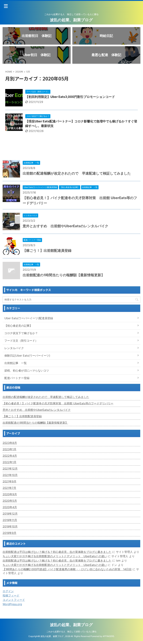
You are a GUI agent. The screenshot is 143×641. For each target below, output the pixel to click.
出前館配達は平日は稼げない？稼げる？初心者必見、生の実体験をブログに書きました (57, 552)
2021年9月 (9, 481)
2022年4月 (10, 455)
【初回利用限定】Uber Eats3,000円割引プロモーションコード (70, 97)
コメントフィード (14, 600)
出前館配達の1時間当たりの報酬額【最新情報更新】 (64, 275)
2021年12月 (10, 468)
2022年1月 (9, 462)
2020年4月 (10, 507)
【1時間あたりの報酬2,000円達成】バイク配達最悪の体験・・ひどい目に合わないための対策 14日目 (67, 569)
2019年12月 (10, 513)
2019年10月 (10, 526)
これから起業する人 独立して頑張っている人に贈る (71, 631)
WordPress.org (12, 604)
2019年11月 (10, 520)
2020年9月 (10, 494)
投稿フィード (11, 595)
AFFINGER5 (108, 636)
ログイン (8, 591)
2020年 (19, 71)
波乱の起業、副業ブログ (71, 20)
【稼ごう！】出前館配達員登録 (47, 250)
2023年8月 (10, 443)
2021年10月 (10, 475)
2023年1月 (9, 449)
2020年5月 (10, 500)
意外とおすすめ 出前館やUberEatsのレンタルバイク (65, 226)
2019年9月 (9, 533)
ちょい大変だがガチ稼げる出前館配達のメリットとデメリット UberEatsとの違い (55, 556)
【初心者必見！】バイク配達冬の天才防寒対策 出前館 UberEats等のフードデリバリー (58, 403)
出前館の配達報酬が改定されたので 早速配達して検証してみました (77, 173)
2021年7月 (9, 488)
